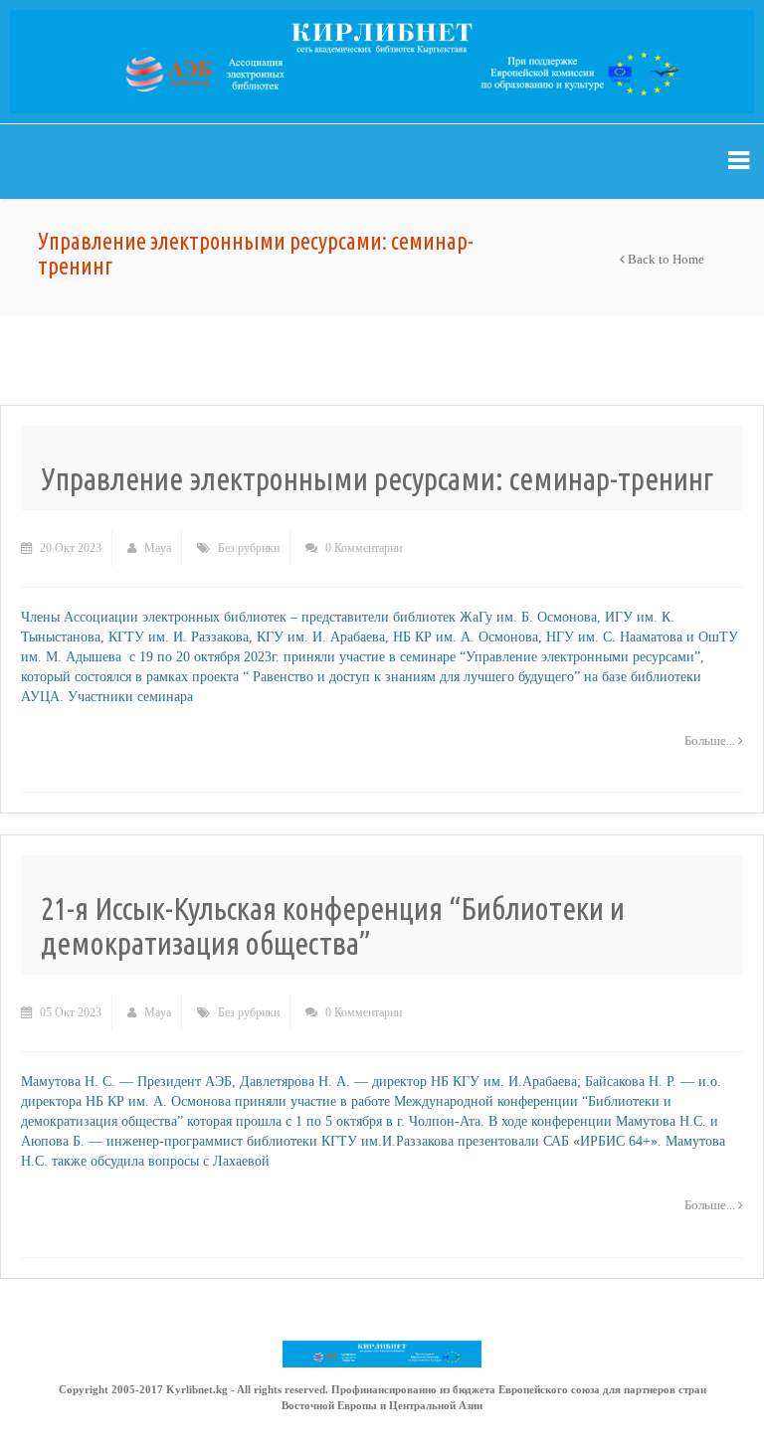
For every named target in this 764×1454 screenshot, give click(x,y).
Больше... (711, 740)
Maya (156, 548)
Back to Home (664, 259)
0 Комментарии (362, 548)
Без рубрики (249, 548)
